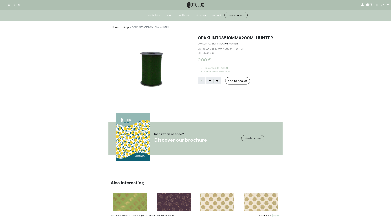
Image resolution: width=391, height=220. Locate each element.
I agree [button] (276, 215)
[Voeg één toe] (217, 80)
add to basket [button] (237, 81)
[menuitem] (153, 15)
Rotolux (116, 27)
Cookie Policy (265, 215)
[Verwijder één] (210, 80)
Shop (126, 27)
